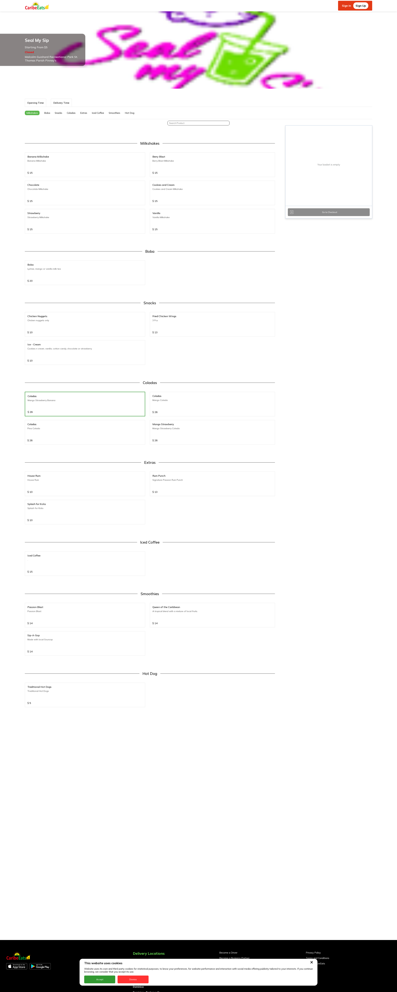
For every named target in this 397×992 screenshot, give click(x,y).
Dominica (138, 986)
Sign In (346, 5)
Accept (99, 979)
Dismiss (133, 979)
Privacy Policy (313, 952)
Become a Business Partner (234, 958)
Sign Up (361, 5)
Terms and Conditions (317, 958)
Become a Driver (228, 952)
